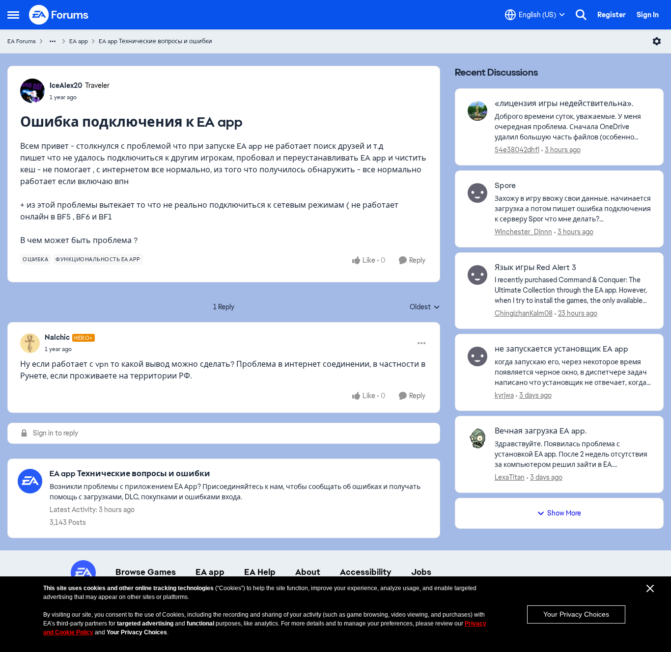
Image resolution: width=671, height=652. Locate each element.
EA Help (260, 572)
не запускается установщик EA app (561, 349)
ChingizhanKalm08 (524, 313)
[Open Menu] (657, 41)
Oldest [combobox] (425, 307)
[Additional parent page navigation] (52, 41)
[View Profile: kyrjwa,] (477, 356)
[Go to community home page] (59, 15)
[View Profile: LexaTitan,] (477, 438)
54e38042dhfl (517, 149)
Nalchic (57, 337)
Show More (564, 513)
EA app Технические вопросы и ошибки (155, 41)
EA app (78, 41)
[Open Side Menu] (13, 14)
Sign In (648, 14)
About (307, 572)
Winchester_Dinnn (523, 231)
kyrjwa (504, 395)
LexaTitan (510, 477)
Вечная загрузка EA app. (541, 431)
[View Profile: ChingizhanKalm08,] (477, 275)
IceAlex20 (66, 85)
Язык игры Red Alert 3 (535, 267)
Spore (505, 185)
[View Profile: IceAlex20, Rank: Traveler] (32, 91)
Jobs (421, 572)
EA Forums (21, 41)
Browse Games (145, 572)
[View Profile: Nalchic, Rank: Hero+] (30, 343)
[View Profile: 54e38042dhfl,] (477, 111)
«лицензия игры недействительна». (564, 104)
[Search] (581, 15)
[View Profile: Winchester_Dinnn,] (477, 193)
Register (611, 14)
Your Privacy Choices (576, 614)
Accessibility (365, 572)
